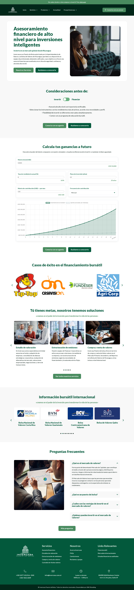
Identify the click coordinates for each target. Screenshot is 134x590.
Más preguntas (67, 528)
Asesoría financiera (48, 550)
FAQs (72, 553)
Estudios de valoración (49, 553)
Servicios (33, 10)
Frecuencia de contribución (79, 188)
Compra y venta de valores (51, 559)
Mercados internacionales (107, 553)
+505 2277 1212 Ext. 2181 (25, 575)
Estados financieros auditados (108, 556)
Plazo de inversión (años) (78, 174)
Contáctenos (74, 556)
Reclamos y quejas (76, 559)
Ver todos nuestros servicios (67, 376)
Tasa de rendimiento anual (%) (28, 174)
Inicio (24, 10)
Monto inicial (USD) (24, 160)
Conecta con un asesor (115, 10)
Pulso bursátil (102, 550)
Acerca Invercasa (76, 550)
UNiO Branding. (91, 587)
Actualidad (56, 10)
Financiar (76, 99)
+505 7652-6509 (25, 578)
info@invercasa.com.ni (53, 575)
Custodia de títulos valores (51, 562)
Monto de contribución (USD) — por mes (31, 188)
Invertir (57, 99)
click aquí (83, 2)
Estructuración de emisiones (52, 556)
